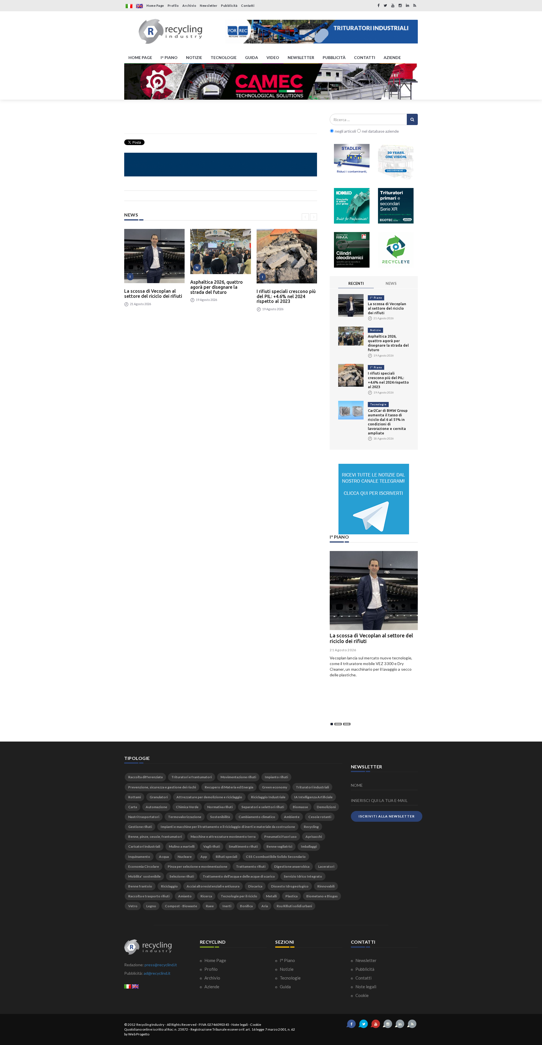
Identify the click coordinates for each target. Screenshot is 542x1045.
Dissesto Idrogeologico (290, 886)
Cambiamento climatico (257, 817)
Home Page (155, 5)
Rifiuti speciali (226, 856)
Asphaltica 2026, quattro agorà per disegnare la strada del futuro (216, 286)
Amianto (185, 896)
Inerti (226, 906)
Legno (151, 906)
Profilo (173, 5)
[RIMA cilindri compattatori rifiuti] (352, 250)
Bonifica (246, 906)
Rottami (134, 797)
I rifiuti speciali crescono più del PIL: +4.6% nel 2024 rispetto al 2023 (286, 296)
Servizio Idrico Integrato (303, 876)
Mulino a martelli (181, 846)
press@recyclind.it (161, 964)
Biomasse (300, 807)
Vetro (132, 906)
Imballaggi (309, 846)
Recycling (311, 827)
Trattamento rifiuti (250, 866)
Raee (210, 906)
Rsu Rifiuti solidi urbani (294, 906)
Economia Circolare (143, 866)
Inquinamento (139, 856)
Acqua (164, 856)
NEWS (391, 283)
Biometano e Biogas (322, 896)
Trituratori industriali (312, 787)
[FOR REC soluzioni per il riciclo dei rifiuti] (321, 31)
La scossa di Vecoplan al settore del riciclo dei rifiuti (153, 293)
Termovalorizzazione (184, 817)
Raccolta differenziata (145, 777)
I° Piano (376, 297)
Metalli (271, 896)
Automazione (156, 807)
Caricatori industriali (144, 846)
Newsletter (208, 5)
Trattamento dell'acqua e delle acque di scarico (239, 876)
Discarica (255, 886)
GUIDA (251, 57)
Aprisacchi (313, 836)
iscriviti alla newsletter (387, 816)
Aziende (211, 986)
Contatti (247, 5)
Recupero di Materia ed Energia (229, 787)
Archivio (189, 5)
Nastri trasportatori (143, 817)
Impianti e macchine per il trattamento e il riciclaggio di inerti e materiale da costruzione (228, 827)
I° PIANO (169, 57)
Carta (132, 807)
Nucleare (185, 856)
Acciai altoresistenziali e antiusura (213, 886)
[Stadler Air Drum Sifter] (352, 162)
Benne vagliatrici (279, 846)
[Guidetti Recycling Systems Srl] (396, 162)
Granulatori (159, 797)
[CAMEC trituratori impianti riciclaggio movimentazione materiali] (271, 82)
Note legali (365, 986)
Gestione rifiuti (140, 827)
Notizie (375, 330)
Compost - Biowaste (181, 906)
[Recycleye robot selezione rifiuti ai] (396, 250)
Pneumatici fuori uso (280, 836)
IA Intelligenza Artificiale (313, 797)
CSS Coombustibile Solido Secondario (276, 856)
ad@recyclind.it (157, 973)
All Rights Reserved (181, 1024)
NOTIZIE (194, 57)
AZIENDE (392, 57)
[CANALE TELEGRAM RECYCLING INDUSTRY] (374, 499)
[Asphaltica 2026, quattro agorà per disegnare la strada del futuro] (220, 251)
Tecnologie (378, 404)
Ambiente (292, 817)
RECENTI (356, 283)
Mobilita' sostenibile (144, 876)
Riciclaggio (169, 886)
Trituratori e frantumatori (191, 777)
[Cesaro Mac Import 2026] (220, 164)
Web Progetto (138, 1034)
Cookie (362, 995)
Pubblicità (229, 5)
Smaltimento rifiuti (243, 846)
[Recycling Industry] (170, 31)
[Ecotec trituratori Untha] (396, 206)
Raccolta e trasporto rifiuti (148, 896)
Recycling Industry (150, 1024)
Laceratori (326, 866)
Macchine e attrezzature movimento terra (223, 836)
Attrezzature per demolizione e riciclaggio (209, 797)
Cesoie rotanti (319, 817)
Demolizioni (326, 807)
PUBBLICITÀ (334, 57)
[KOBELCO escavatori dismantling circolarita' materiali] (352, 206)
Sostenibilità (220, 817)
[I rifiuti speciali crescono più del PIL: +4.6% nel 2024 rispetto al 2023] (287, 256)
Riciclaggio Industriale (268, 797)
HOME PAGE (140, 57)
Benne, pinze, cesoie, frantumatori (155, 836)
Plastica (291, 896)
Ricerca (206, 896)
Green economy (274, 787)
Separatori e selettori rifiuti (262, 807)
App (203, 856)
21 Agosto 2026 (343, 650)
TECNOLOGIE (224, 57)
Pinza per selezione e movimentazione (197, 866)
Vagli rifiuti (211, 846)
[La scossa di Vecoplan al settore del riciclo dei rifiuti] (154, 256)
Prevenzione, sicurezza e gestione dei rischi (162, 787)
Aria (264, 906)
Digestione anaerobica (291, 866)
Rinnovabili (326, 886)
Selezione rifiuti (181, 876)
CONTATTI (364, 57)
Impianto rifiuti (276, 777)
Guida (285, 986)
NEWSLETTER (301, 57)
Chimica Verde (187, 807)
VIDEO (272, 57)
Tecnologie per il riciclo (239, 896)
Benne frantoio (140, 886)
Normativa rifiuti (220, 807)
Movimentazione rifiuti (238, 777)
